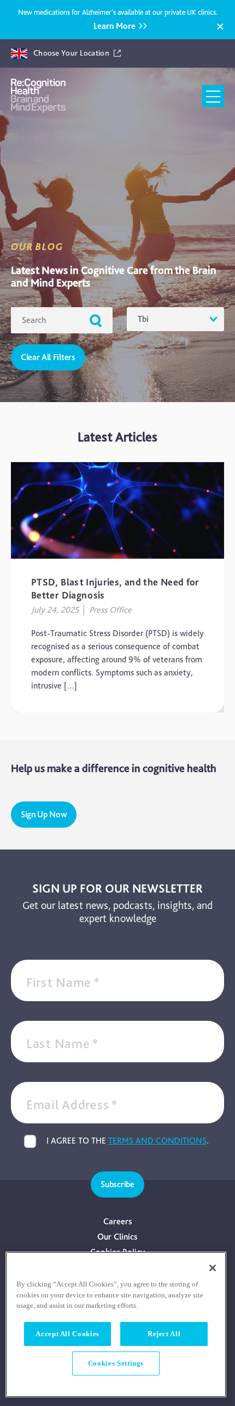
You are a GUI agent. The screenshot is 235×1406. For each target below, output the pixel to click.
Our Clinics (117, 1236)
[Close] (220, 27)
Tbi (143, 319)
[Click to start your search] (95, 320)
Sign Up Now (44, 814)
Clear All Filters (48, 357)
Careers (117, 1221)
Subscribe (117, 1184)
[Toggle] (213, 96)
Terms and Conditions (157, 1140)
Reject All (164, 1334)
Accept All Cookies (67, 1334)
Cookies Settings (116, 1363)
